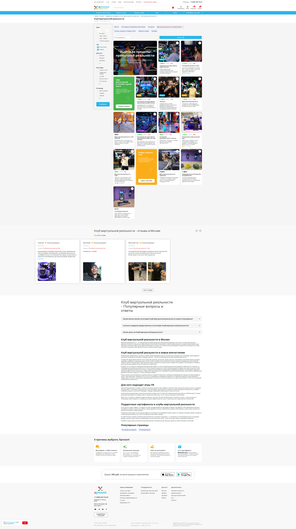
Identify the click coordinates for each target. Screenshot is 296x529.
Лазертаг (162, 101)
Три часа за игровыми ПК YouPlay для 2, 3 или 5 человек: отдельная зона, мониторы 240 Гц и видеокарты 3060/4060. (191, 69)
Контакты (138, 2)
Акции (119, 2)
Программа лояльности (177, 490)
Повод (175, 13)
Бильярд (154, 31)
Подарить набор (139, 13)
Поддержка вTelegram (101, 514)
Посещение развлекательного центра (168, 137)
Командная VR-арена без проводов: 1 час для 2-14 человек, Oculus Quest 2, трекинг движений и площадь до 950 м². (169, 179)
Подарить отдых (121, 13)
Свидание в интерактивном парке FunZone (168, 66)
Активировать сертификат (127, 493)
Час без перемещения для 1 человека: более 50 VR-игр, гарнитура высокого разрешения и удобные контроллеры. (191, 179)
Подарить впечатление (103, 13)
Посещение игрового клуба (190, 66)
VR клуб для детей (144, 430)
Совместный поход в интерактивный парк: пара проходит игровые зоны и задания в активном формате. (169, 71)
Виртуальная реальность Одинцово (168, 175)
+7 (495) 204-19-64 (196, 2)
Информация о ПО (125, 502)
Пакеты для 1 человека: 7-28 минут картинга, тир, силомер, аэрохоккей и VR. (169, 142)
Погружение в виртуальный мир (190, 137)
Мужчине (164, 490)
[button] (196, 230)
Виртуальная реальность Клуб (123, 175)
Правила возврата (176, 493)
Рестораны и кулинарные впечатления (133, 27)
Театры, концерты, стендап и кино (125, 31)
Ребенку (164, 498)
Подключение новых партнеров (149, 490)
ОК (25, 523)
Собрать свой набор (146, 180)
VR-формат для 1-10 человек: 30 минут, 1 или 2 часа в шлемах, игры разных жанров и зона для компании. (124, 142)
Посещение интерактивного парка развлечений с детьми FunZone (146, 138)
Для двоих (164, 495)
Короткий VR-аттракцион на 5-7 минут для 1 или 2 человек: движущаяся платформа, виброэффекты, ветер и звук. (123, 215)
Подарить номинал (124, 106)
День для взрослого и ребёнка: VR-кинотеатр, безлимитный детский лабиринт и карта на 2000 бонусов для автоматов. (146, 143)
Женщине (164, 493)
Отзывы (114, 2)
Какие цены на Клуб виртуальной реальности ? (143, 332)
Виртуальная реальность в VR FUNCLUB (124, 137)
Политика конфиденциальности (128, 498)
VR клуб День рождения (129, 430)
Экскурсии (151, 27)
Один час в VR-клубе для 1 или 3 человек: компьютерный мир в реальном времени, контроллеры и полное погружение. (124, 179)
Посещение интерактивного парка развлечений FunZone (146, 102)
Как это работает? (99, 2)
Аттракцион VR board (121, 211)
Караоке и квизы (144, 31)
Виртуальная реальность (190, 101)
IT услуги (122, 500)
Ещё (100, 63)
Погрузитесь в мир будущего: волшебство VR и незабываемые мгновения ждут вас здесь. (190, 105)
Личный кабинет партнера (148, 493)
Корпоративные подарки (150, 2)
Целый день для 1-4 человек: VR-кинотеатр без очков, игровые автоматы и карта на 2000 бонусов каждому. (146, 107)
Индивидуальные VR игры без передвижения (191, 175)
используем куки (11, 522)
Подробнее (41, 258)
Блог (172, 498)
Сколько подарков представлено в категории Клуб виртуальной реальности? (156, 326)
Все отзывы (148, 290)
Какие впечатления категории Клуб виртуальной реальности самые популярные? (158, 319)
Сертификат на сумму (193, 13)
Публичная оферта (125, 495)
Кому (157, 13)
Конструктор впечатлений (178, 495)
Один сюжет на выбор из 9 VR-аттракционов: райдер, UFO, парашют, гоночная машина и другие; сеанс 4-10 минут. (190, 142)
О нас (107, 2)
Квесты (116, 27)
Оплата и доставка (129, 2)
